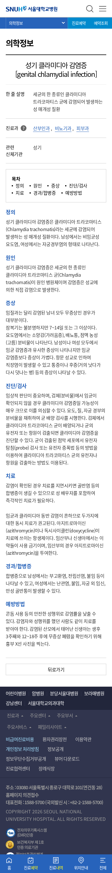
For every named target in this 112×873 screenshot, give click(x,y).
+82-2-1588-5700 (86, 802)
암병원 (38, 693)
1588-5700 (34, 802)
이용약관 (83, 739)
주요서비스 (17, 726)
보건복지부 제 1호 (25, 844)
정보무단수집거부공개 (26, 758)
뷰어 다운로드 (67, 758)
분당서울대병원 (64, 693)
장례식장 (46, 768)
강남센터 (14, 703)
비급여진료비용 (20, 739)
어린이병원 (16, 693)
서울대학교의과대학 (46, 703)
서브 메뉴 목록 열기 (37, 23)
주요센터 (38, 715)
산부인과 (41, 128)
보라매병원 (94, 693)
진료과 (13, 715)
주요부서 (65, 715)
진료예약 (79, 23)
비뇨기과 (63, 128)
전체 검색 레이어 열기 (89, 8)
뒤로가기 (56, 669)
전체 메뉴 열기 (102, 8)
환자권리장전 (55, 739)
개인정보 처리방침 (22, 748)
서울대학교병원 (31, 8)
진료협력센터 (18, 768)
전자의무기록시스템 (26, 832)
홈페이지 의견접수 (22, 794)
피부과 (82, 128)
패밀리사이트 (50, 726)
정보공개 (55, 748)
